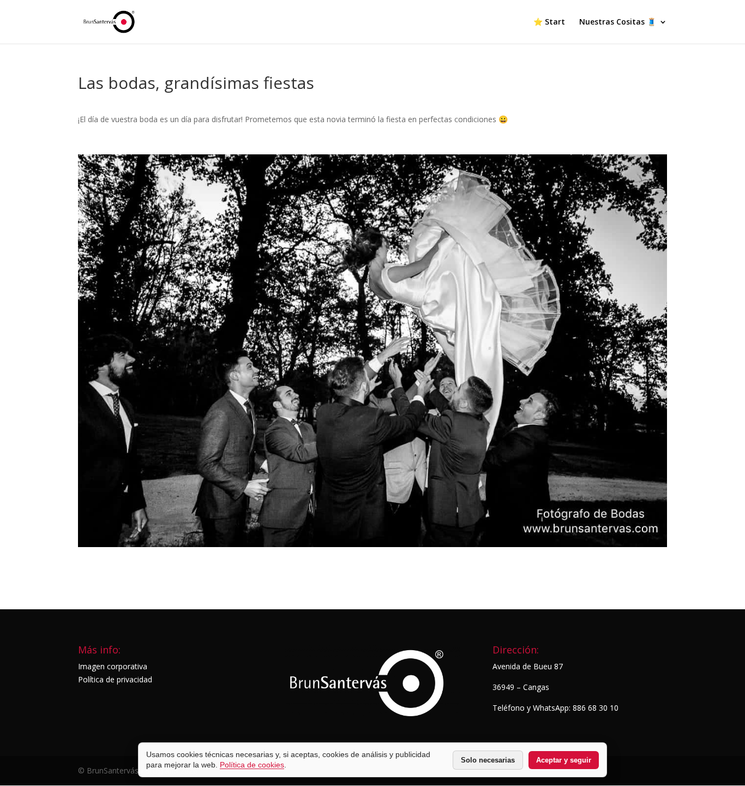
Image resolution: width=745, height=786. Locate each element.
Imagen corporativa (112, 666)
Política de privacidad (115, 679)
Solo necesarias (488, 760)
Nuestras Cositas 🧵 (617, 22)
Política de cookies (252, 764)
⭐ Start (549, 22)
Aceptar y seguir (563, 760)
